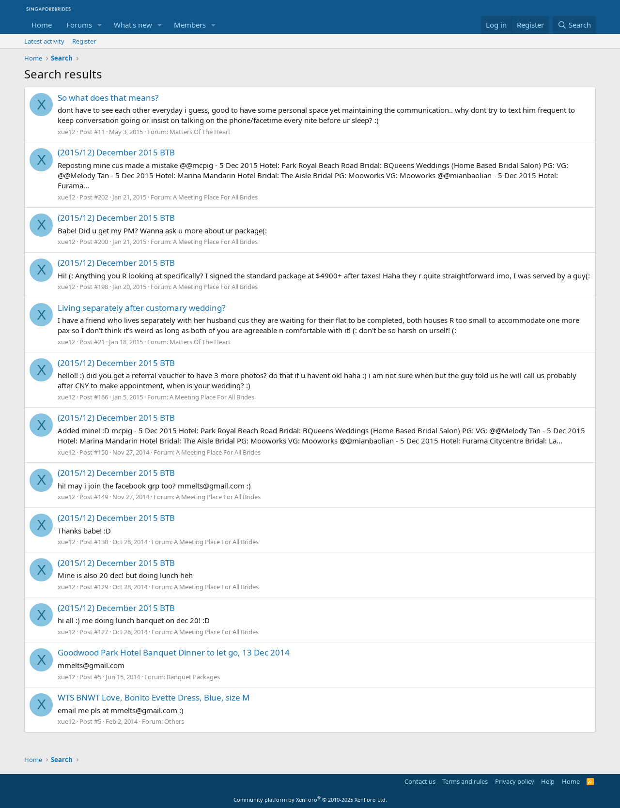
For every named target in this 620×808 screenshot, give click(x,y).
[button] (100, 25)
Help (548, 781)
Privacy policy (514, 781)
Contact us (419, 781)
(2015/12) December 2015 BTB (116, 152)
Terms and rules (465, 781)
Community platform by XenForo (310, 799)
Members (190, 25)
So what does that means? (108, 97)
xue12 (66, 131)
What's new (133, 25)
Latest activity (44, 41)
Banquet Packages (193, 676)
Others (174, 721)
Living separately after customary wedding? (141, 307)
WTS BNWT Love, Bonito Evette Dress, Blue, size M (153, 697)
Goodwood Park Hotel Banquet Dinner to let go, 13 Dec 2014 (174, 652)
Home (41, 25)
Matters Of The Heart (200, 131)
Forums (79, 25)
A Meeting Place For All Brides (215, 197)
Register (84, 41)
